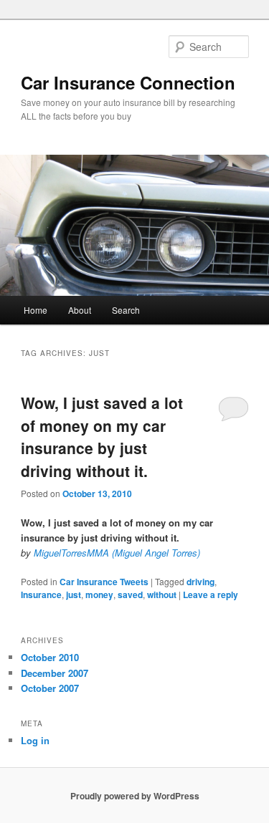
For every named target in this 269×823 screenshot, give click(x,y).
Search (126, 310)
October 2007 (50, 688)
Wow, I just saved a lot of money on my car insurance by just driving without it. (102, 436)
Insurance (41, 594)
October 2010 (50, 657)
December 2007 (54, 673)
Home (35, 310)
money (99, 594)
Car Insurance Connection (128, 82)
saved (130, 594)
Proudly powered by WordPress (134, 795)
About (79, 310)
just (73, 594)
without (161, 594)
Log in (35, 740)
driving (200, 581)
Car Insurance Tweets (104, 581)
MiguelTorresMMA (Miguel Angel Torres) (117, 552)
